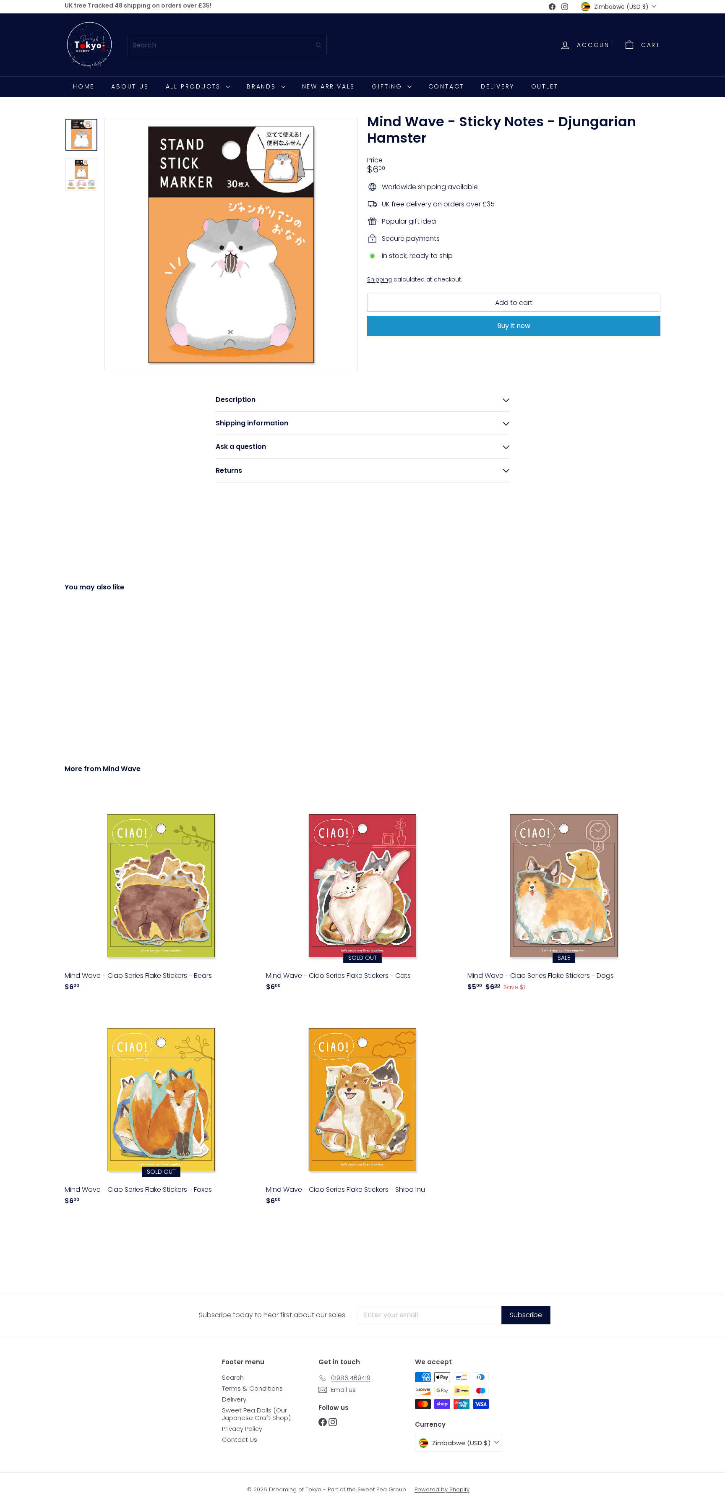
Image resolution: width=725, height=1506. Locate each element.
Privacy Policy (242, 1428)
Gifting (388, 86)
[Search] (318, 45)
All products (195, 86)
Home (83, 86)
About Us (130, 86)
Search (233, 1377)
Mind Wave (122, 769)
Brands (263, 86)
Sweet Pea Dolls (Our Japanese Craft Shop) (256, 1414)
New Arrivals (328, 86)
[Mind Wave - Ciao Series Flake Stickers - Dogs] (563, 894)
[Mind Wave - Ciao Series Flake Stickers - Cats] (362, 894)
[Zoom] (231, 244)
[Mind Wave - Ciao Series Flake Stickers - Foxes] (161, 1108)
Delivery (497, 86)
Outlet (544, 86)
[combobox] (227, 45)
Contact (446, 86)
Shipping (379, 279)
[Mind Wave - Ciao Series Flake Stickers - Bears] (161, 894)
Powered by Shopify (442, 1489)
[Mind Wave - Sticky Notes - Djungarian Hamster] (111, 671)
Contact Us (239, 1439)
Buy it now (513, 326)
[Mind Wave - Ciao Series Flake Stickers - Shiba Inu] (362, 1108)
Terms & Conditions (252, 1388)
